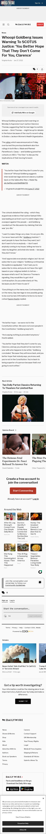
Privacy (5, 764)
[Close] (43, 798)
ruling (8, 142)
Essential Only (23, 823)
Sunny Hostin (13, 299)
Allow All (23, 830)
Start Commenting (23, 490)
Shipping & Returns (31, 753)
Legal (26, 745)
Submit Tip (23, 701)
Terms (4, 760)
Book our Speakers (9, 756)
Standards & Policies (31, 756)
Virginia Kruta (7, 60)
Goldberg (27, 237)
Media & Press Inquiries (32, 749)
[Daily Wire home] (23, 24)
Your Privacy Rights (31, 741)
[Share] (42, 69)
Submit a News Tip (31, 760)
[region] (23, 814)
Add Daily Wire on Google (24, 113)
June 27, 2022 (33, 189)
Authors (5, 753)
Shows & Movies (8, 734)
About (4, 745)
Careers (27, 730)
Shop (4, 737)
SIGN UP (40, 24)
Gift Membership (30, 737)
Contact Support (30, 734)
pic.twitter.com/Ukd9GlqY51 (16, 183)
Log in (36, 499)
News (4, 730)
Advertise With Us (9, 749)
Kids (4, 741)
